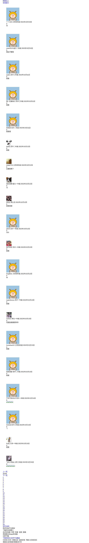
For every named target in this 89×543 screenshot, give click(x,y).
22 (4, 514)
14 (4, 500)
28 (4, 524)
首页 (4, 526)
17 (4, 505)
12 (4, 496)
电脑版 (17, 538)
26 (4, 521)
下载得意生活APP (9, 538)
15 (4, 502)
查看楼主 (6, 3)
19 (4, 509)
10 (4, 493)
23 (4, 516)
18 (4, 507)
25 (4, 519)
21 (4, 512)
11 (3, 495)
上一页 (5, 472)
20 (4, 510)
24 (4, 517)
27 (4, 523)
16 (4, 503)
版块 (7, 526)
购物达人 (6, 1)
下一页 (5, 475)
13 (4, 498)
